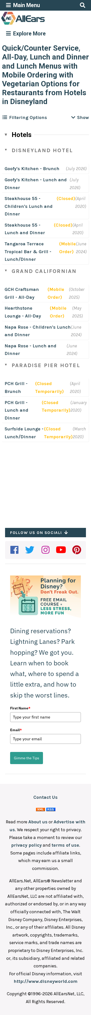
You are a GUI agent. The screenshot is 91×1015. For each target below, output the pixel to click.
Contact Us (45, 797)
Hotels (22, 134)
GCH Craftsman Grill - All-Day (22, 293)
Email (16, 730)
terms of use (65, 845)
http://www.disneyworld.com (45, 981)
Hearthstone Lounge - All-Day (23, 312)
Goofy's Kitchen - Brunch (32, 168)
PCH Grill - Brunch (16, 387)
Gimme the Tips (26, 758)
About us (38, 822)
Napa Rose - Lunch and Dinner (30, 349)
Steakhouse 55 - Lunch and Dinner (25, 229)
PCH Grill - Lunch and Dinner (16, 410)
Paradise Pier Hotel (46, 365)
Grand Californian (44, 271)
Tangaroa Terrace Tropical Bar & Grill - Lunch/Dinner (28, 251)
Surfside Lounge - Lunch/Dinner (24, 433)
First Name (20, 708)
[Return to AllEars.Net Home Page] (38, 24)
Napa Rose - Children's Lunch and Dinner (38, 331)
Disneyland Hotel (42, 150)
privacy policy (26, 845)
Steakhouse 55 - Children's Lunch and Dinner (29, 206)
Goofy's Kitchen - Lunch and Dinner (36, 183)
